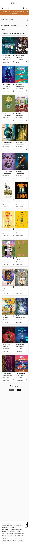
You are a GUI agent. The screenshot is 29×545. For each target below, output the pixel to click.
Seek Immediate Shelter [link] (21, 229)
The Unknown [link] (6, 344)
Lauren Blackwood (21, 317)
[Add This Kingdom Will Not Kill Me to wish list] (13, 149)
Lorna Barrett (20, 115)
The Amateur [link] (19, 171)
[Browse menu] (26, 8)
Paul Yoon (19, 259)
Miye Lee (6, 288)
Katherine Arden (20, 144)
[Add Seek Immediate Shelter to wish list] (27, 236)
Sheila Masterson (7, 173)
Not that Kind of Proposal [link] (8, 258)
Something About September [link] (8, 316)
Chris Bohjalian (20, 173)
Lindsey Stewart (7, 115)
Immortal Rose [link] (19, 287)
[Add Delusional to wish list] (27, 207)
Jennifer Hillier (7, 86)
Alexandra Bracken (21, 288)
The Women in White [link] (8, 229)
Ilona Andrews (7, 144)
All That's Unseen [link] (7, 200)
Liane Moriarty (7, 57)
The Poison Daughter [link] (8, 171)
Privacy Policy (19, 525)
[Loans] (23, 8)
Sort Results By (5, 25)
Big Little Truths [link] (7, 55)
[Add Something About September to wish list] (13, 323)
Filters (3, 29)
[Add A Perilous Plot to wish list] (27, 120)
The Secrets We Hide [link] (21, 344)
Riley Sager (6, 346)
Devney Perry (20, 57)
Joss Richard (20, 375)
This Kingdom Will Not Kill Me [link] (8, 142)
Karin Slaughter (20, 346)
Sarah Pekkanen (7, 231)
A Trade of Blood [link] (7, 373)
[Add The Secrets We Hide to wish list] (27, 351)
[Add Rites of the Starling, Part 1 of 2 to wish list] (27, 62)
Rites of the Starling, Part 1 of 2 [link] (21, 55)
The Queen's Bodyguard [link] (21, 316)
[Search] (2, 8)
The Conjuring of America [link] (8, 113)
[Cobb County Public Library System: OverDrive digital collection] (14, 3)
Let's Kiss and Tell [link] (20, 373)
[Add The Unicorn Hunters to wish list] (27, 149)
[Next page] (19, 386)
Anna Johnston (20, 86)
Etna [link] (17, 258)
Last (19, 390)
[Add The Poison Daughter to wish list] (13, 178)
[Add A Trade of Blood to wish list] (13, 380)
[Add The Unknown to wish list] (13, 351)
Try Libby (5, 12)
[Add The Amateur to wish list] (27, 178)
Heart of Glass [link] (6, 84)
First (11, 390)
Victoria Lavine (7, 259)
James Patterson (20, 202)
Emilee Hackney (7, 202)
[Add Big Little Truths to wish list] (13, 62)
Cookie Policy (19, 540)
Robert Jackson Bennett (8, 375)
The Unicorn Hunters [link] (21, 142)
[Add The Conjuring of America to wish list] (13, 120)
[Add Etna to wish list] (27, 265)
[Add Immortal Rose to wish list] (27, 294)
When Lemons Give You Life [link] (21, 84)
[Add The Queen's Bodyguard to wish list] (27, 323)
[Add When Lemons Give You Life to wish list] (27, 91)
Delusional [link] (19, 200)
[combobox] (11, 8)
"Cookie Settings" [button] (19, 535)
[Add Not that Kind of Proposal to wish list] (13, 265)
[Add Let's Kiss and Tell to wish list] (27, 380)
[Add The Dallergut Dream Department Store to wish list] (13, 294)
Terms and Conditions (7, 525)
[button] (24, 20)
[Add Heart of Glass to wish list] (13, 91)
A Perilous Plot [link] (20, 113)
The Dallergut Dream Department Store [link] (8, 287)
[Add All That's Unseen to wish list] (13, 207)
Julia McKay (6, 317)
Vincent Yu (19, 231)
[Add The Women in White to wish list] (13, 236)
